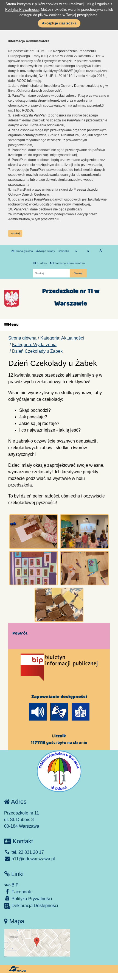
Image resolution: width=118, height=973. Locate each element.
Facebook (20, 891)
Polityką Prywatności (22, 9)
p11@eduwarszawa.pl (32, 859)
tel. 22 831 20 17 (27, 852)
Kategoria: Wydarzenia (34, 344)
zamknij (15, 233)
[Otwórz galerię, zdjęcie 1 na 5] (33, 531)
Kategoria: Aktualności (62, 338)
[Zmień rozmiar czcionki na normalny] (76, 251)
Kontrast (41, 263)
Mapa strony (46, 250)
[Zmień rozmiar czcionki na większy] (88, 251)
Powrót (20, 633)
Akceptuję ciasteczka (59, 23)
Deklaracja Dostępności (34, 905)
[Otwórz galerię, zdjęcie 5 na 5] (59, 604)
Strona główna (23, 250)
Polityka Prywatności (31, 898)
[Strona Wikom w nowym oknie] (17, 969)
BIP (14, 885)
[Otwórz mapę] (37, 942)
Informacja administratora (68, 263)
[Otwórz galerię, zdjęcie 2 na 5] (84, 531)
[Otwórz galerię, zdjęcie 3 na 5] (33, 568)
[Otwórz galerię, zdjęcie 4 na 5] (84, 568)
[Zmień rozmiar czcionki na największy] (100, 251)
